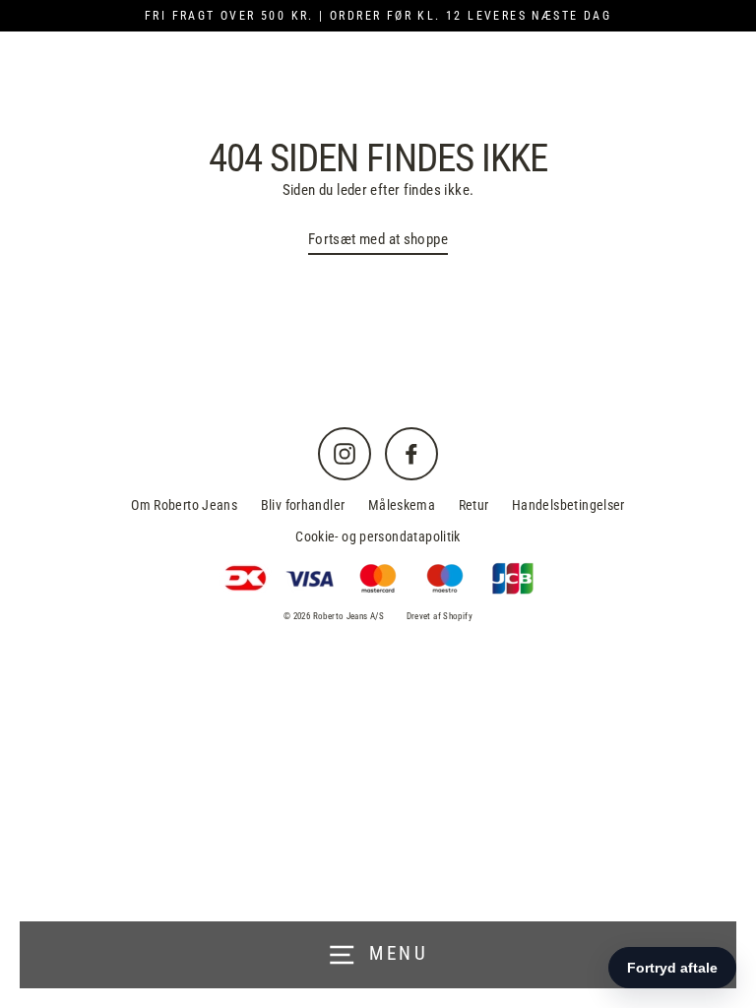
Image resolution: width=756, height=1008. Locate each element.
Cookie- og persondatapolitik (378, 536)
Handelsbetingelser (568, 505)
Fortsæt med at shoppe (378, 239)
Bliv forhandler (303, 505)
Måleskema (401, 505)
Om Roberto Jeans (184, 505)
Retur (474, 505)
